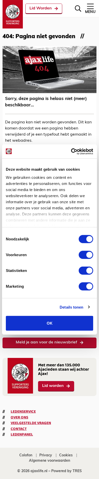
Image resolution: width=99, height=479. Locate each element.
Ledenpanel (22, 434)
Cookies (66, 455)
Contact (19, 429)
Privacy (45, 455)
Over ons (19, 417)
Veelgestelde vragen (31, 423)
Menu (90, 12)
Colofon (25, 455)
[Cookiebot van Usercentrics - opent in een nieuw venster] (71, 151)
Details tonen (71, 307)
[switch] (86, 255)
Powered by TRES (66, 471)
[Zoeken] (78, 8)
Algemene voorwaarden (49, 461)
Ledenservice (23, 412)
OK (50, 323)
